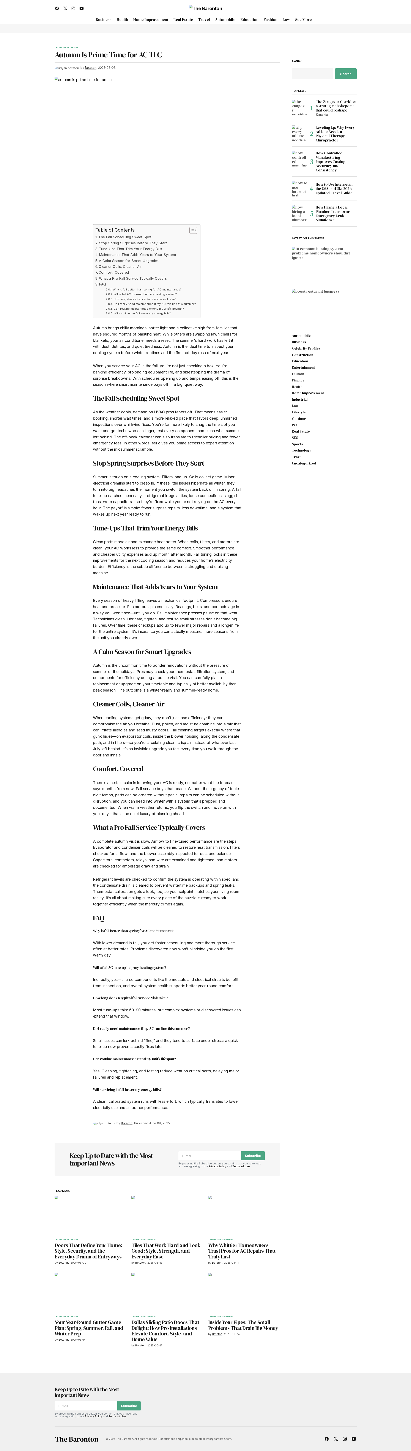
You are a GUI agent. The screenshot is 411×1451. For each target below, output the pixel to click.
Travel (297, 457)
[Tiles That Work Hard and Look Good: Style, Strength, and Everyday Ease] (167, 1216)
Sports (297, 444)
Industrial (300, 400)
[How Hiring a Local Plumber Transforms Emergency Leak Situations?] (299, 213)
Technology (301, 451)
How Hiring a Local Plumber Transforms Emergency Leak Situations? (333, 213)
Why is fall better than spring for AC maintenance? (147, 289)
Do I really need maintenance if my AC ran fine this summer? (155, 304)
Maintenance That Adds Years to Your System (137, 255)
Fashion (298, 374)
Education (300, 361)
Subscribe (253, 1156)
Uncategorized (304, 463)
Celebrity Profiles (306, 348)
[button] (353, 8)
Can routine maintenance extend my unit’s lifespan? (149, 308)
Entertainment (303, 368)
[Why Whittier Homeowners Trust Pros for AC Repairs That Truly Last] (244, 1216)
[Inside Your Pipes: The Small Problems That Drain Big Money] (244, 1293)
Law (295, 406)
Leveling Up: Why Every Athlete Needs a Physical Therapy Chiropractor (335, 133)
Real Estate (301, 431)
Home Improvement (68, 48)
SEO (295, 438)
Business (303, 305)
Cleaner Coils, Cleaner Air (120, 266)
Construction (302, 355)
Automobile (301, 336)
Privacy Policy (217, 1166)
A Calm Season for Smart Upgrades (129, 261)
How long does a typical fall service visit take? (145, 299)
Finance (298, 380)
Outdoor (299, 419)
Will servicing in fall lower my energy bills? (142, 313)
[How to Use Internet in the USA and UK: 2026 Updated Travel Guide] (299, 188)
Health (297, 387)
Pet (294, 425)
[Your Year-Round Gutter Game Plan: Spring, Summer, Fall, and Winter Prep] (90, 1293)
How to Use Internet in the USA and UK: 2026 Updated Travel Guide (334, 189)
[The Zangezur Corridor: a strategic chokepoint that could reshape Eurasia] (299, 107)
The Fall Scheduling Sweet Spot (124, 237)
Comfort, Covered (114, 272)
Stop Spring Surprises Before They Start (133, 243)
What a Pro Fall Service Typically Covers (133, 278)
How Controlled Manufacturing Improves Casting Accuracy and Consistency (330, 161)
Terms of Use (241, 1166)
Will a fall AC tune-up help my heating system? (145, 294)
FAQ (102, 284)
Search (297, 60)
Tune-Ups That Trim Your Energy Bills (130, 249)
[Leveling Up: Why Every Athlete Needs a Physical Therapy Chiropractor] (299, 133)
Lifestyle (299, 412)
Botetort (305, 277)
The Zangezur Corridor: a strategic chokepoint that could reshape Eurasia (336, 108)
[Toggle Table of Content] (191, 230)
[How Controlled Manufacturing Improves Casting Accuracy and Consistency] (299, 158)
